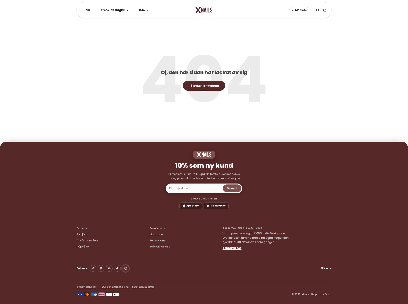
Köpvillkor (83, 246)
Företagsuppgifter (143, 287)
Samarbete (157, 228)
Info (142, 10)
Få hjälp (81, 234)
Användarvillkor (87, 240)
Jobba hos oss (159, 246)
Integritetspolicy (86, 287)
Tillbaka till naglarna (204, 86)
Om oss (81, 228)
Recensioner (158, 240)
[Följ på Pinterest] (101, 268)
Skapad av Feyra (321, 294)
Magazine (156, 234)
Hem (87, 10)
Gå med (232, 188)
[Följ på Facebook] (93, 268)
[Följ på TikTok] (117, 268)
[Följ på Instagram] (125, 268)
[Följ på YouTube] (109, 268)
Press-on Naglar (113, 10)
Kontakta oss (231, 248)
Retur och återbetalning (114, 287)
